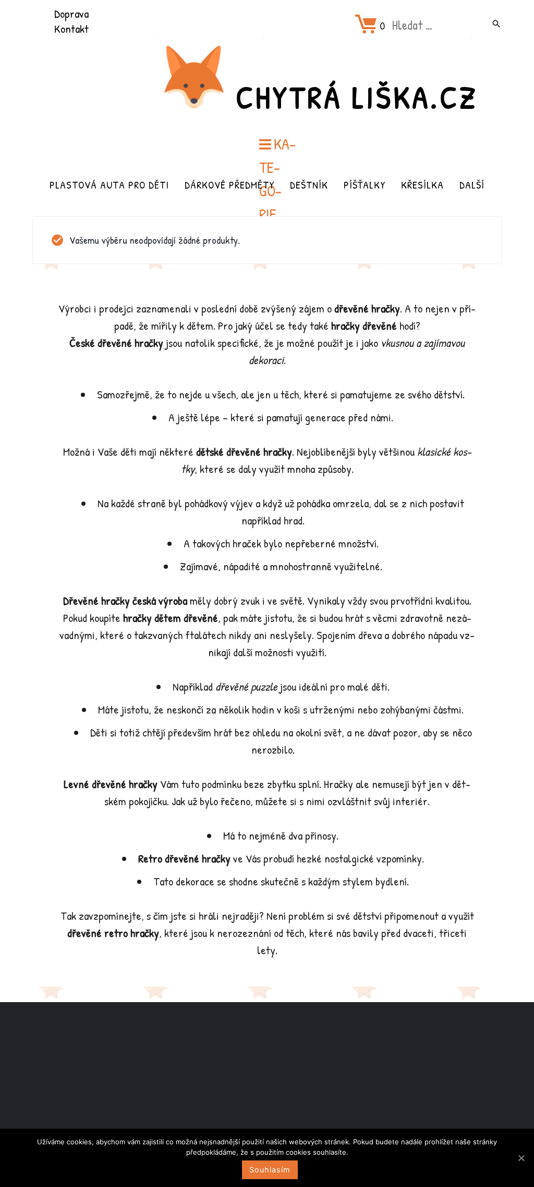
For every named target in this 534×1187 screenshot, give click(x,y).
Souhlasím (269, 1169)
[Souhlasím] (521, 1158)
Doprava (71, 13)
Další (471, 185)
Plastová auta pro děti (109, 185)
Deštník (309, 185)
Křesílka (422, 185)
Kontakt (71, 28)
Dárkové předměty (229, 185)
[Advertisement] (267, 1084)
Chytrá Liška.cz (357, 97)
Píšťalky (364, 185)
